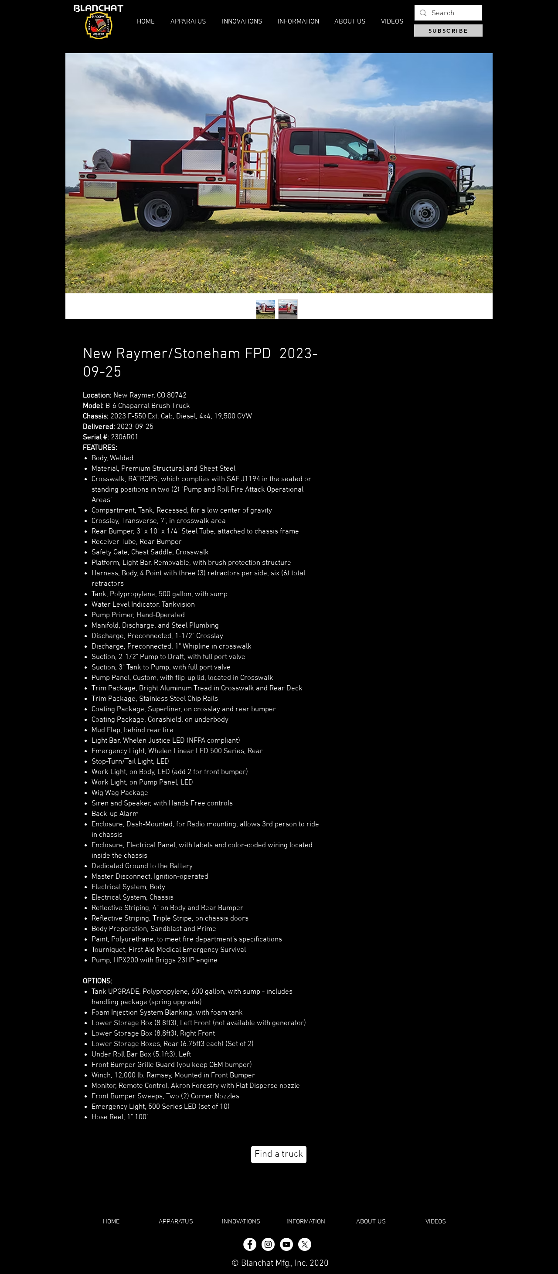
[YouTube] (286, 1244)
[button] (350, 22)
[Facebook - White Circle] (249, 1244)
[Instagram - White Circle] (268, 1244)
